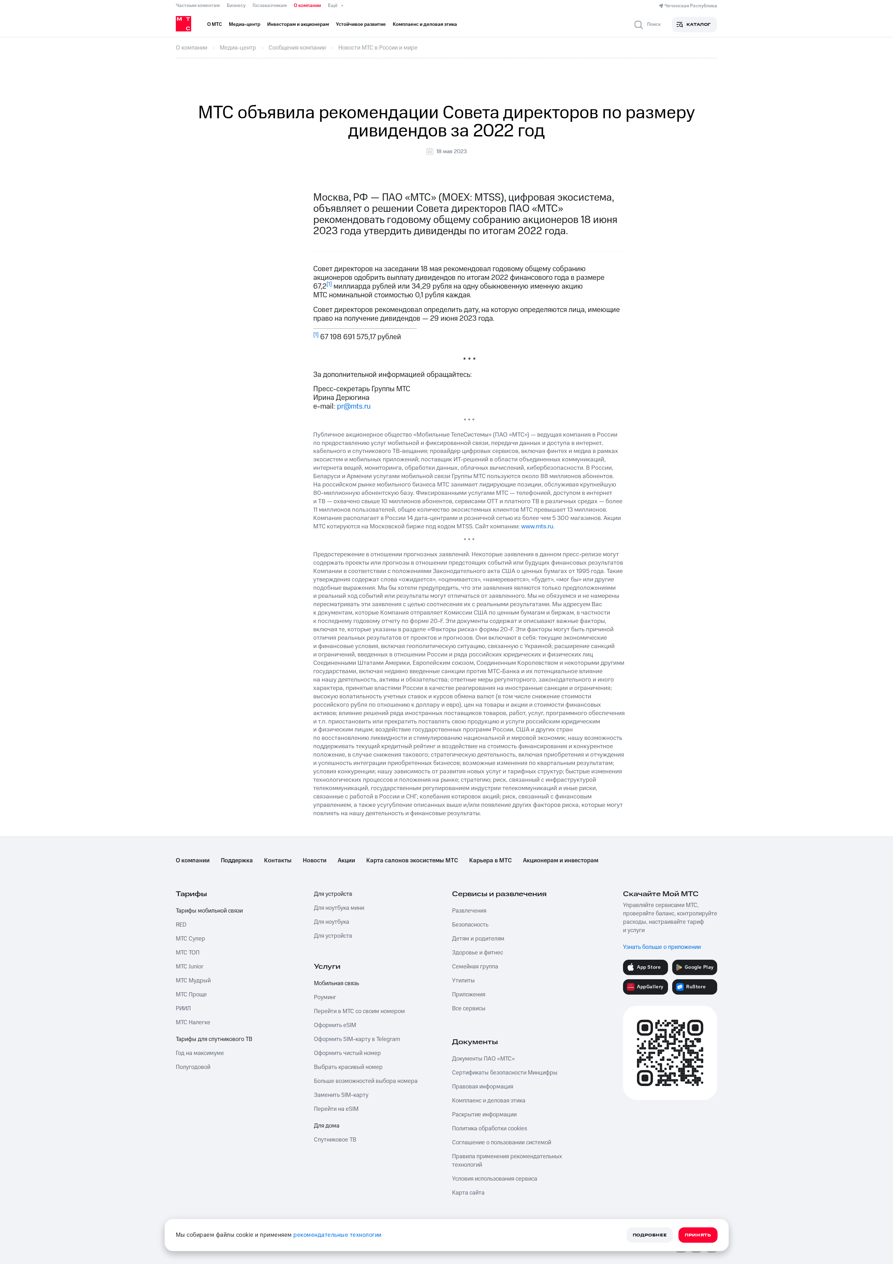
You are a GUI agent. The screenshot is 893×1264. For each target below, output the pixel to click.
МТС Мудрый (193, 980)
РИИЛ (183, 1008)
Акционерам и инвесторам (560, 860)
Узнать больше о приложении (662, 947)
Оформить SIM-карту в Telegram (357, 1039)
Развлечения (469, 911)
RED (181, 925)
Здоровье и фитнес (477, 953)
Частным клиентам (198, 5)
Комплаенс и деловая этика (488, 1100)
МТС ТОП (188, 953)
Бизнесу (236, 5)
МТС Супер (190, 939)
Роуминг (325, 997)
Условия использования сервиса (494, 1179)
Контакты (278, 860)
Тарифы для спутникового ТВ (214, 1039)
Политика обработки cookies (489, 1128)
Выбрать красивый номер (348, 1067)
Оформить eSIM (335, 1025)
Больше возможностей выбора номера (366, 1081)
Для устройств (333, 894)
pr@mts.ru (354, 406)
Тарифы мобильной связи (209, 911)
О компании (307, 5)
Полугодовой (193, 1067)
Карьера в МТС (490, 860)
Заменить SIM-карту (341, 1095)
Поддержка (237, 860)
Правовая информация (482, 1087)
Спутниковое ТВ (335, 1140)
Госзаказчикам (270, 5)
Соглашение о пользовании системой (501, 1142)
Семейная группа (475, 966)
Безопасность (470, 925)
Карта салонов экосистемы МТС (412, 860)
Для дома (326, 1126)
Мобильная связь (336, 983)
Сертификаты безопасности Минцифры (504, 1073)
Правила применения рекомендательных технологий (507, 1160)
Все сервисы (469, 1008)
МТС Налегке (193, 1022)
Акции (346, 860)
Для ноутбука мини (339, 908)
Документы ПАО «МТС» (483, 1059)
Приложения (468, 994)
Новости (315, 860)
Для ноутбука (331, 922)
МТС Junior (189, 966)
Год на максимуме (200, 1053)
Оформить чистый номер (347, 1053)
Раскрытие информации (484, 1114)
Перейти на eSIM (336, 1109)
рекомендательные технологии (337, 1235)
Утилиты (463, 980)
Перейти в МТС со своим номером (359, 1011)
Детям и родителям (478, 939)
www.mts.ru (537, 526)
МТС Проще (191, 994)
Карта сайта (468, 1193)
